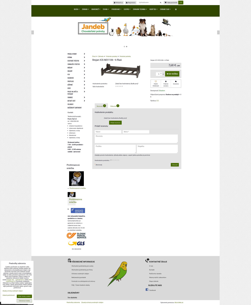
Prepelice (71, 81)
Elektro (126, 9)
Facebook (152, 290)
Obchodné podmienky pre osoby (82, 266)
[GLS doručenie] (76, 243)
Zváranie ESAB (164, 9)
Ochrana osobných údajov (80, 274)
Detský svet (71, 101)
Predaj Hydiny (72, 54)
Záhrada (84, 9)
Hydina (70, 57)
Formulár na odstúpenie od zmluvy (83, 281)
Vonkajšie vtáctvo (74, 64)
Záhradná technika (139, 9)
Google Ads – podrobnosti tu (16, 280)
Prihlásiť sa (119, 3)
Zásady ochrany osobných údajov (92, 302)
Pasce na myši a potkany (73, 92)
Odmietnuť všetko (24, 301)
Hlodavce (71, 78)
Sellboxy (70, 104)
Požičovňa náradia (155, 274)
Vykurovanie (115, 9)
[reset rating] (111, 160)
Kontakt (151, 270)
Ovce (69, 88)
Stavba (105, 9)
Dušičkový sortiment (75, 107)
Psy (69, 74)
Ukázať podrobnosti (9, 295)
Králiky (70, 67)
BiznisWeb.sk (179, 302)
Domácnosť (95, 9)
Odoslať (174, 165)
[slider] (119, 86)
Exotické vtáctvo (73, 61)
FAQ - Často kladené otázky (81, 285)
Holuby (70, 71)
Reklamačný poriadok (79, 277)
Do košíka (173, 74)
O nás (151, 266)
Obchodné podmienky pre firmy (82, 270)
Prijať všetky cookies (24, 296)
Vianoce (70, 97)
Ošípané (70, 85)
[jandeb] (125, 36)
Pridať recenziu (115, 123)
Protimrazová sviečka (78, 188)
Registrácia (131, 3)
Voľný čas (152, 9)
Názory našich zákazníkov (157, 277)
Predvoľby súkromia (73, 302)
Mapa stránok (153, 281)
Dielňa (76, 9)
